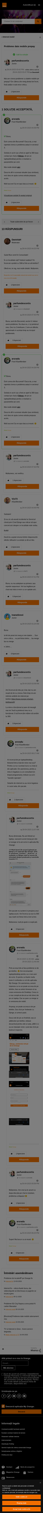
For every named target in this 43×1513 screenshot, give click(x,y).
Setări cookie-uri (21, 1497)
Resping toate (21, 1503)
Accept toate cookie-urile (21, 1509)
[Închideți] (40, 1482)
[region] (21, 1496)
